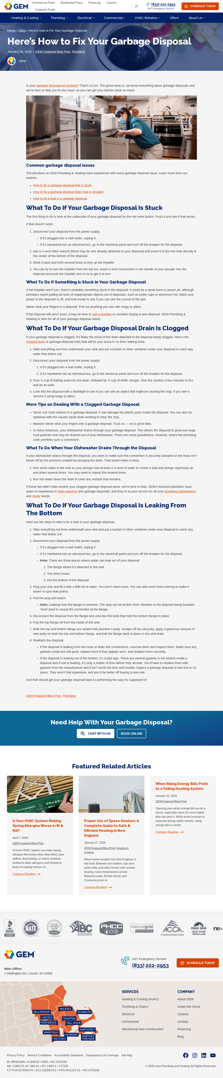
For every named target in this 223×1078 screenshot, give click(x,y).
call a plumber (102, 314)
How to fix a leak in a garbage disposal (60, 198)
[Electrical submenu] (93, 18)
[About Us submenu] (204, 18)
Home (11, 30)
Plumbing (78, 51)
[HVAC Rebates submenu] (159, 18)
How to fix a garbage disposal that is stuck (62, 185)
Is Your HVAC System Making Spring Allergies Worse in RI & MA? (38, 826)
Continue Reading (24, 873)
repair (36, 496)
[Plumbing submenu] (67, 18)
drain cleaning (67, 491)
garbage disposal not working (56, 85)
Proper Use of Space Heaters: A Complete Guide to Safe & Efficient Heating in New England (111, 828)
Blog (22, 30)
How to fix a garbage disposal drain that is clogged (68, 192)
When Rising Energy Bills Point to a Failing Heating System (182, 786)
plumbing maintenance (180, 491)
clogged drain (35, 341)
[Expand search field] (136, 6)
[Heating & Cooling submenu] (40, 18)
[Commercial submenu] (124, 18)
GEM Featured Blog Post (52, 51)
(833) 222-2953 (163, 4)
